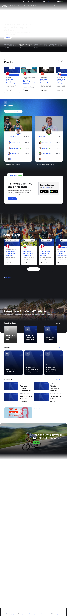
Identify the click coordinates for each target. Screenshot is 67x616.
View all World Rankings (12, 111)
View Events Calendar (33, 269)
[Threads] (32, 1)
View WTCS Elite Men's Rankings (13, 164)
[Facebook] (23, 1)
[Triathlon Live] (60, 1)
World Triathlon (4, 6)
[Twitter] (26, 1)
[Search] (64, 5)
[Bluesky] (38, 1)
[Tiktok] (35, 1)
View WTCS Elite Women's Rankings (44, 164)
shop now (36, 442)
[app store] (44, 191)
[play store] (54, 191)
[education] (21, 284)
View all (58, 323)
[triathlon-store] (14, 437)
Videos (53, 337)
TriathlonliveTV (46, 187)
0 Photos (27, 364)
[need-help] (18, 412)
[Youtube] (29, 1)
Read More (8, 37)
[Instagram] (20, 1)
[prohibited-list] (48, 412)
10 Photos (47, 364)
